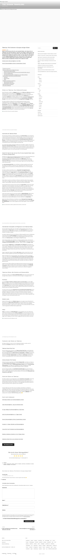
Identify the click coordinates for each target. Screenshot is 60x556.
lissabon (35, 543)
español (43, 553)
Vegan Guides (40, 113)
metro (39, 543)
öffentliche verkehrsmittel (52, 548)
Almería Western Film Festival (9, 83)
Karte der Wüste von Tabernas (8, 84)
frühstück (36, 542)
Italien (40, 100)
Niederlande (41, 101)
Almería (27, 391)
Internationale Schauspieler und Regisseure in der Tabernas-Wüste (15, 74)
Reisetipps (39, 110)
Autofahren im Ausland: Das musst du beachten (45, 65)
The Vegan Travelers (13, 4)
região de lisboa (49, 545)
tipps (12, 464)
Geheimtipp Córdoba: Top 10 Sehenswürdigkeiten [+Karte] (13, 399)
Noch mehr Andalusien (7, 85)
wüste (14, 464)
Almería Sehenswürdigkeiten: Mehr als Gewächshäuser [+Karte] (14, 63)
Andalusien (18, 93)
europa (27, 542)
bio (43, 540)
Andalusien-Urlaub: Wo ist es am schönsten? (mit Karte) (12, 439)
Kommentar (4, 487)
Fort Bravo (6, 77)
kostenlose (13, 391)
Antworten (4, 479)
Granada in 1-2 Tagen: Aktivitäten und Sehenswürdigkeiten (13, 424)
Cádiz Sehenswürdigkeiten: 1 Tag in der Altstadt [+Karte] (12, 404)
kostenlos (31, 543)
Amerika (39, 83)
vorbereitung (36, 548)
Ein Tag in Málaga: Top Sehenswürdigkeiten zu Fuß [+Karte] (13, 409)
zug (46, 548)
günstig (45, 542)
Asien (39, 88)
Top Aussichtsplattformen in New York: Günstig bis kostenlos (47, 71)
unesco (55, 547)
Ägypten (40, 78)
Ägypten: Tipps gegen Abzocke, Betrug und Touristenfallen (47, 63)
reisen (27, 547)
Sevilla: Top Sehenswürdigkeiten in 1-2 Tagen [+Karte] (12, 414)
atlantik (32, 540)
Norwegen (40, 103)
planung (40, 545)
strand (44, 547)
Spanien (5, 462)
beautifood (40, 540)
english (40, 553)
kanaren (27, 543)
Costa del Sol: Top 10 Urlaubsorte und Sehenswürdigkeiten (13, 429)
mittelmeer (52, 543)
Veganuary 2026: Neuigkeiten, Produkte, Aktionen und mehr (47, 53)
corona (54, 540)
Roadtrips (39, 112)
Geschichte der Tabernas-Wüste (9, 71)
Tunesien (40, 81)
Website (3, 510)
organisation (36, 545)
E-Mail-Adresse (5, 505)
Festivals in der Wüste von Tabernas (9, 80)
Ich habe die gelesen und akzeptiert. (15, 518)
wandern (40, 548)
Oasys (5, 79)
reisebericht (55, 545)
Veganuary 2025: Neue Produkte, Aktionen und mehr (46, 69)
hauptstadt (49, 542)
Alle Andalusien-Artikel (8, 444)
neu (31, 545)
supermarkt (48, 547)
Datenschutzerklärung (12, 518)
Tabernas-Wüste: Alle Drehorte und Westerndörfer (12, 75)
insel (55, 542)
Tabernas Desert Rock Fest (8, 81)
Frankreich (40, 96)
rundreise (30, 547)
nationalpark (28, 545)
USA (39, 86)
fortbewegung (31, 542)
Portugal (40, 105)
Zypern (40, 108)
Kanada (40, 85)
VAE (39, 91)
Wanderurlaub (40, 115)
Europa (27, 99)
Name (3, 500)
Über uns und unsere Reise (6, 540)
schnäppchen (36, 547)
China (40, 90)
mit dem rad (48, 543)
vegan (31, 548)
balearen (35, 540)
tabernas (8, 464)
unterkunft (27, 548)
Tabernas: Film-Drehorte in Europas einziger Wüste (16, 47)
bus (50, 540)
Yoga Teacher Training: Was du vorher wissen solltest (46, 57)
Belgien (40, 95)
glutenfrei (40, 542)
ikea (52, 542)
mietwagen (42, 543)
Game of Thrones (9, 56)
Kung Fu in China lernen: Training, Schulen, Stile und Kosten (47, 55)
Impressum (4, 542)
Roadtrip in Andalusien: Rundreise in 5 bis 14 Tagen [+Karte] (13, 434)
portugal (44, 545)
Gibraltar (40, 98)
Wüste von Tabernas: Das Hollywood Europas (11, 69)
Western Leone (6, 78)
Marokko (40, 80)
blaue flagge (47, 540)
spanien (5, 464)
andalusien (28, 540)
